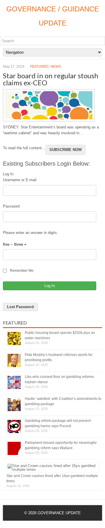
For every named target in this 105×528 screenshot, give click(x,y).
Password (11, 206)
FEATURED (39, 66)
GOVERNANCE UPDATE (59, 513)
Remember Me (22, 270)
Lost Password (20, 307)
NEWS (55, 66)
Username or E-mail (19, 180)
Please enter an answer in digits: (30, 232)
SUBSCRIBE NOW (65, 149)
